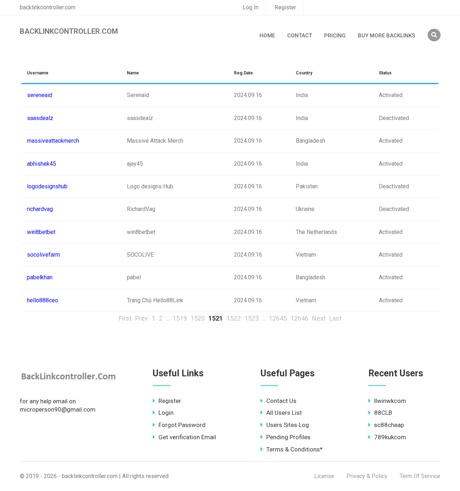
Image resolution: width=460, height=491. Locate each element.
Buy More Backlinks (386, 35)
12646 (299, 318)
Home (267, 35)
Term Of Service (420, 476)
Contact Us (281, 400)
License (324, 476)
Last (335, 318)
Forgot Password (182, 424)
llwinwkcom (390, 400)
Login (166, 412)
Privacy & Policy (366, 476)
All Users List (284, 412)
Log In (250, 7)
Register (285, 7)
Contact (299, 35)
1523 (251, 318)
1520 (197, 318)
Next (319, 318)
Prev (141, 318)
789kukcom (390, 437)
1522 (233, 318)
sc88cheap (389, 424)
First (125, 318)
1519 (179, 318)
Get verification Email (187, 437)
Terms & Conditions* (294, 449)
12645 (278, 318)
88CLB (383, 412)
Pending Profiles (288, 437)
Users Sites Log (287, 424)
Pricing (335, 35)
